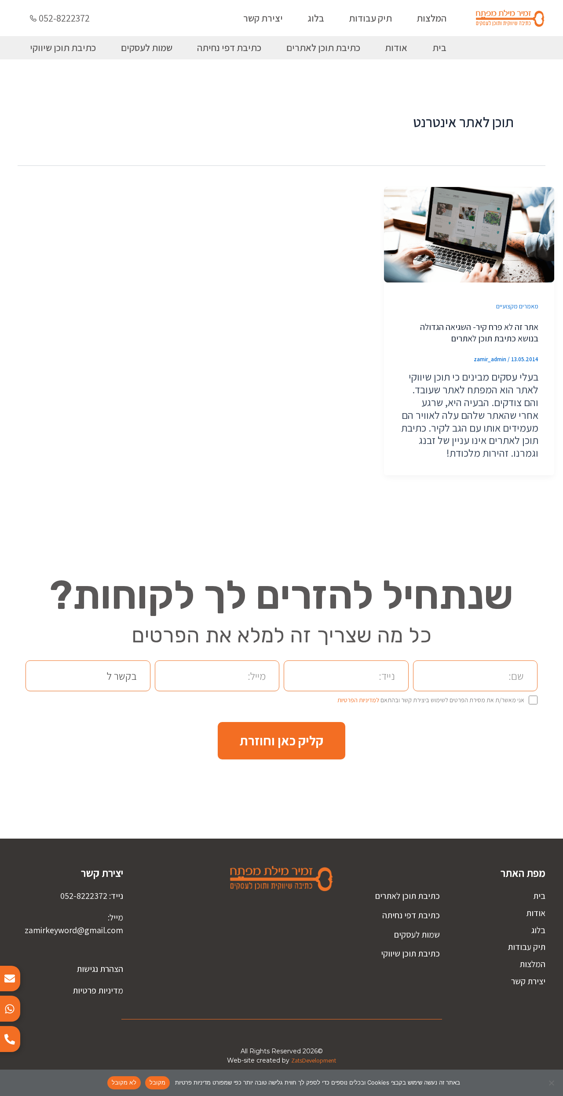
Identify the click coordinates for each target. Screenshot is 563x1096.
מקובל (157, 1082)
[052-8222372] (33, 18)
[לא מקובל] (552, 1082)
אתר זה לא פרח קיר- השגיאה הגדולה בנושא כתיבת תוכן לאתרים (479, 332)
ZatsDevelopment (313, 1060)
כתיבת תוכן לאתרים (323, 47)
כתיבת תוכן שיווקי (63, 47)
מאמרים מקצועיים (517, 306)
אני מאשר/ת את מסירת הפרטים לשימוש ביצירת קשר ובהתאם (430, 700)
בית (439, 47)
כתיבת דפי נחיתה (229, 47)
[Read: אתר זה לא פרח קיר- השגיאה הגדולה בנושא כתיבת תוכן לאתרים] (469, 233)
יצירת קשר (263, 18)
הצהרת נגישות (100, 969)
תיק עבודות (370, 18)
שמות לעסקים (146, 47)
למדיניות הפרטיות (358, 700)
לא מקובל (124, 1082)
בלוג (315, 18)
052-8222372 (64, 18)
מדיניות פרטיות (98, 990)
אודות (396, 47)
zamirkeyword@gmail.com (74, 930)
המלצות (431, 18)
